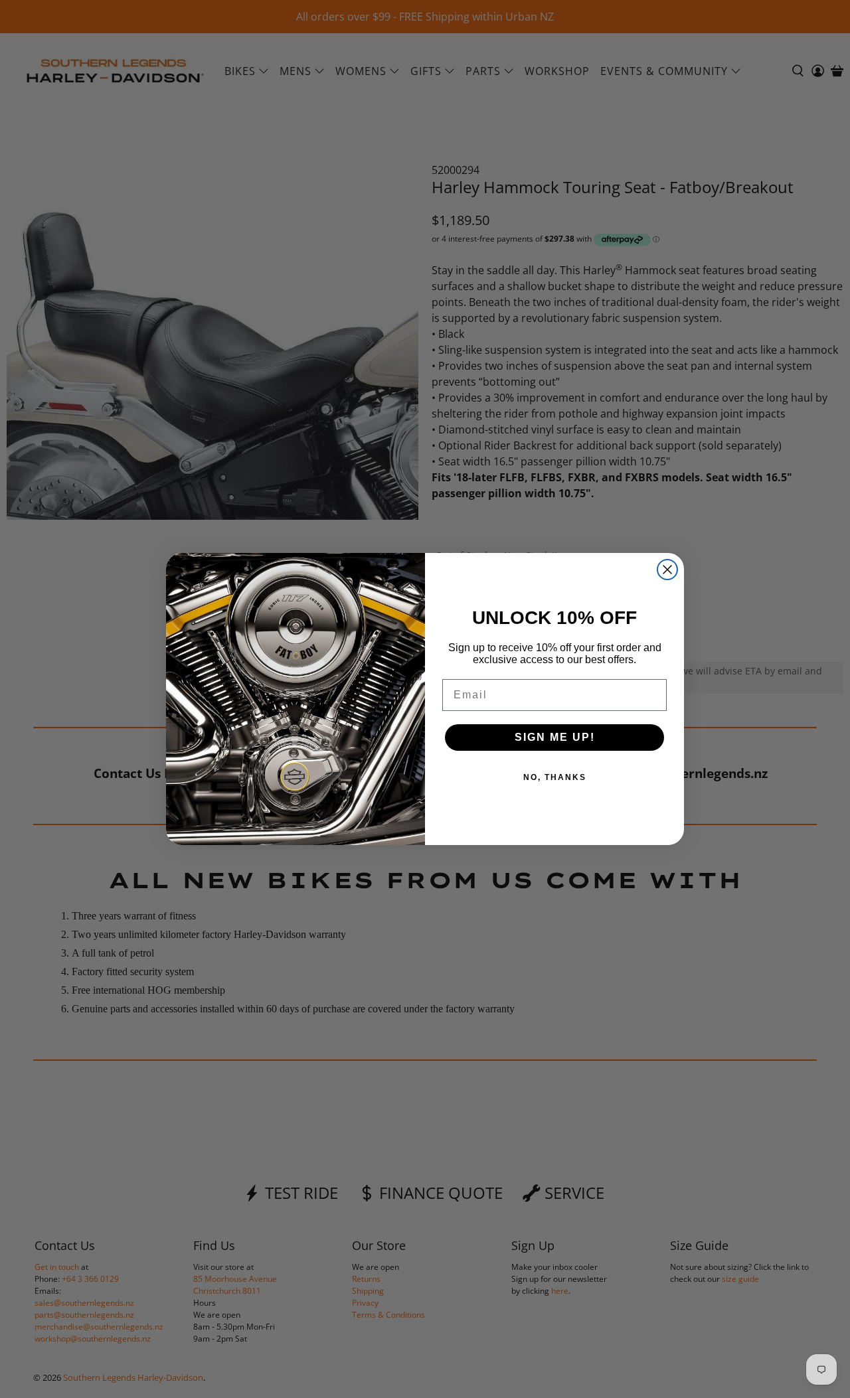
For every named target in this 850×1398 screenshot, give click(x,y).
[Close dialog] (667, 570)
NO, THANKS (554, 777)
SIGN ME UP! (555, 737)
